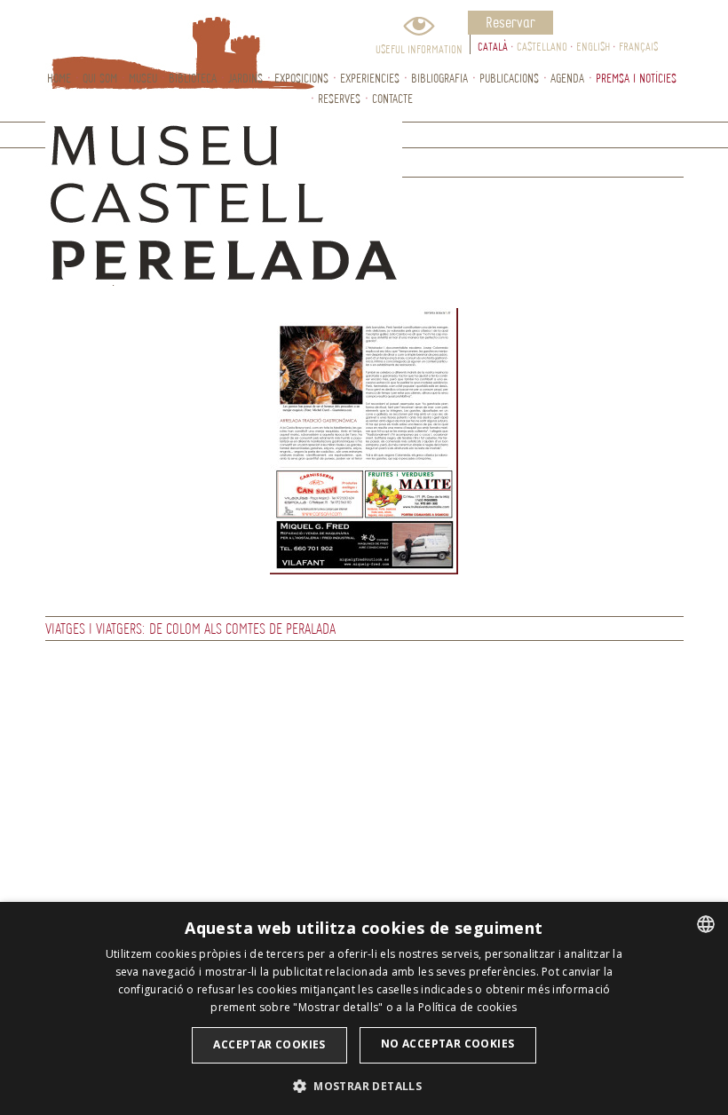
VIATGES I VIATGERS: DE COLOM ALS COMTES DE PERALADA (190, 628)
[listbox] (706, 924)
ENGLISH (593, 46)
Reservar (510, 21)
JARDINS (245, 77)
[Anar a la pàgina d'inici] (142, 33)
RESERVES (339, 98)
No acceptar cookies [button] (448, 1043)
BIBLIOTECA (193, 77)
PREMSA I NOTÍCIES (636, 77)
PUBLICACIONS (509, 77)
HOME (59, 77)
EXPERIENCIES (370, 77)
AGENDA (567, 77)
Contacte (392, 98)
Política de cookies (468, 1007)
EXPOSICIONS (301, 77)
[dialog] (364, 1008)
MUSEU (143, 77)
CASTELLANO (542, 46)
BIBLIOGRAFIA (439, 77)
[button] (364, 1085)
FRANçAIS (638, 46)
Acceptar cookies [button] (269, 1044)
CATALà (493, 46)
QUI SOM (100, 77)
